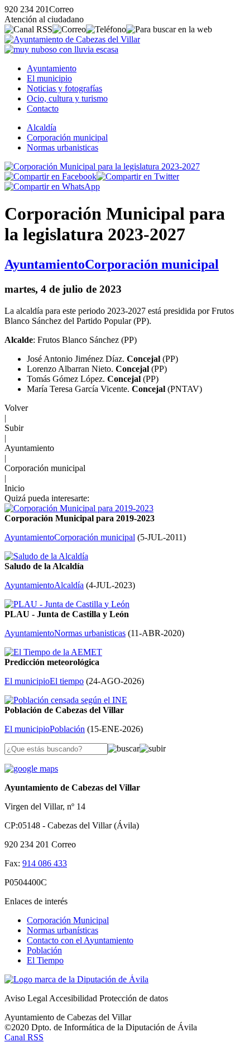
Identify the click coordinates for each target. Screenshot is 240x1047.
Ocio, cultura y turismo (67, 98)
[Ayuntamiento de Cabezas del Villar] (72, 39)
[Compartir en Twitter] (138, 176)
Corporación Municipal (68, 920)
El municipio (49, 78)
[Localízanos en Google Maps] (31, 768)
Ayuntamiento (51, 68)
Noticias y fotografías (64, 88)
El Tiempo (45, 960)
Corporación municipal (67, 137)
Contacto (43, 108)
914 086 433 (44, 863)
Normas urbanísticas (62, 930)
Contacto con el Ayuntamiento (80, 940)
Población (44, 950)
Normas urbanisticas (62, 147)
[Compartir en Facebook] (50, 176)
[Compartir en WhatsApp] (52, 186)
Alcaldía (41, 127)
